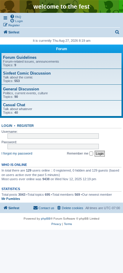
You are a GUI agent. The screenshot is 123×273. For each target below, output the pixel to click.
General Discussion (21, 89)
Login (6, 125)
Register (25, 125)
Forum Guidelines (19, 57)
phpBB (45, 218)
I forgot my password (16, 153)
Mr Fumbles (10, 198)
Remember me (78, 153)
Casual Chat (14, 105)
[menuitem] (15, 16)
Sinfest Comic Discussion (27, 73)
